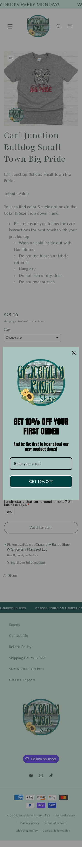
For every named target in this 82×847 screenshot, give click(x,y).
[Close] (73, 352)
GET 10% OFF (41, 482)
